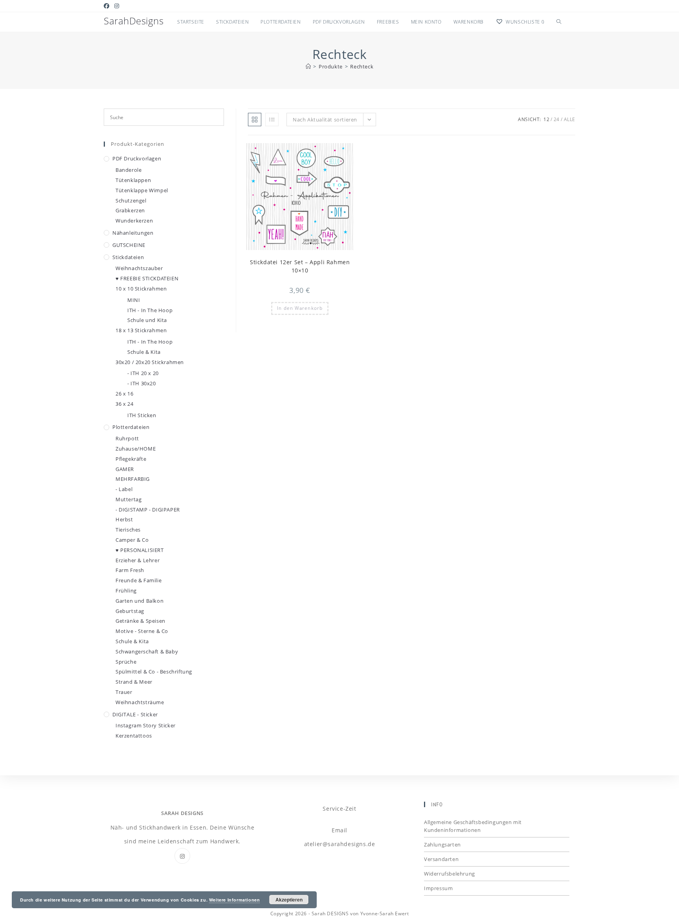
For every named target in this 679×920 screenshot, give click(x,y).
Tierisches (128, 529)
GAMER (125, 469)
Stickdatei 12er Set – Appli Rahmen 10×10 (300, 266)
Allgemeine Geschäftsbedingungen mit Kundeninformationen (473, 826)
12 (546, 119)
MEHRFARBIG (133, 478)
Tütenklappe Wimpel (142, 190)
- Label (124, 489)
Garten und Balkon (139, 600)
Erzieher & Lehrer (138, 560)
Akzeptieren (289, 899)
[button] (328, 152)
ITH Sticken (141, 415)
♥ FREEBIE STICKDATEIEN (147, 278)
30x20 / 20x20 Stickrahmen (150, 362)
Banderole (128, 169)
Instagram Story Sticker (146, 725)
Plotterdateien (130, 427)
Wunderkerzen (134, 220)
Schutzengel (131, 200)
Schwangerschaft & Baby (147, 651)
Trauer (124, 692)
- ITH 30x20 (141, 383)
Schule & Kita (144, 351)
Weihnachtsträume (140, 702)
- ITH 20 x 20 (143, 373)
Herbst (124, 519)
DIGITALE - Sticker (135, 714)
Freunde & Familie (138, 580)
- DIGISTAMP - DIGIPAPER (148, 509)
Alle (569, 119)
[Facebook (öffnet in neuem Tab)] (108, 6)
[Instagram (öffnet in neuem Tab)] (117, 6)
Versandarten (441, 859)
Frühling (126, 590)
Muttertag (128, 499)
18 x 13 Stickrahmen (141, 330)
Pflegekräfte (131, 458)
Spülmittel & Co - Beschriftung (154, 671)
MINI (133, 300)
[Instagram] (182, 856)
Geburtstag (130, 611)
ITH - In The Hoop (150, 310)
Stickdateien (128, 257)
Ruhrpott (127, 438)
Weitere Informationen (234, 900)
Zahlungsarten (442, 844)
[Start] (308, 66)
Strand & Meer (134, 681)
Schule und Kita (147, 320)
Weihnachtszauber (139, 268)
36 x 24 (124, 403)
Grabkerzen (130, 210)
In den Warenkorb (300, 308)
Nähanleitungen (132, 232)
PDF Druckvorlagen (136, 158)
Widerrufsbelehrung (449, 873)
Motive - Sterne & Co (142, 631)
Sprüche (126, 661)
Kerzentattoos (134, 735)
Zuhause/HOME (136, 448)
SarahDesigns (133, 20)
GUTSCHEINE (128, 244)
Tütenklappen (133, 180)
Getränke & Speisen (140, 620)
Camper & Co (132, 539)
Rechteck (361, 66)
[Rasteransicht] (254, 119)
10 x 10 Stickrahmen (141, 288)
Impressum (438, 888)
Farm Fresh (130, 570)
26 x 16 (124, 393)
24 (557, 119)
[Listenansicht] (272, 119)
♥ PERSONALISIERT (140, 550)
